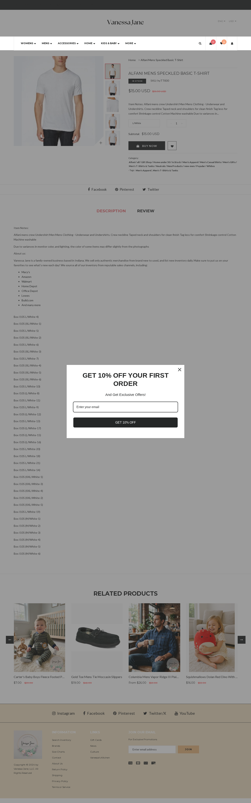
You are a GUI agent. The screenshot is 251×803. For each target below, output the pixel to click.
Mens (45, 43)
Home (88, 43)
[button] (200, 43)
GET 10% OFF (125, 422)
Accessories (67, 43)
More (129, 43)
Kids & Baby (109, 43)
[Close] (179, 369)
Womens (27, 43)
